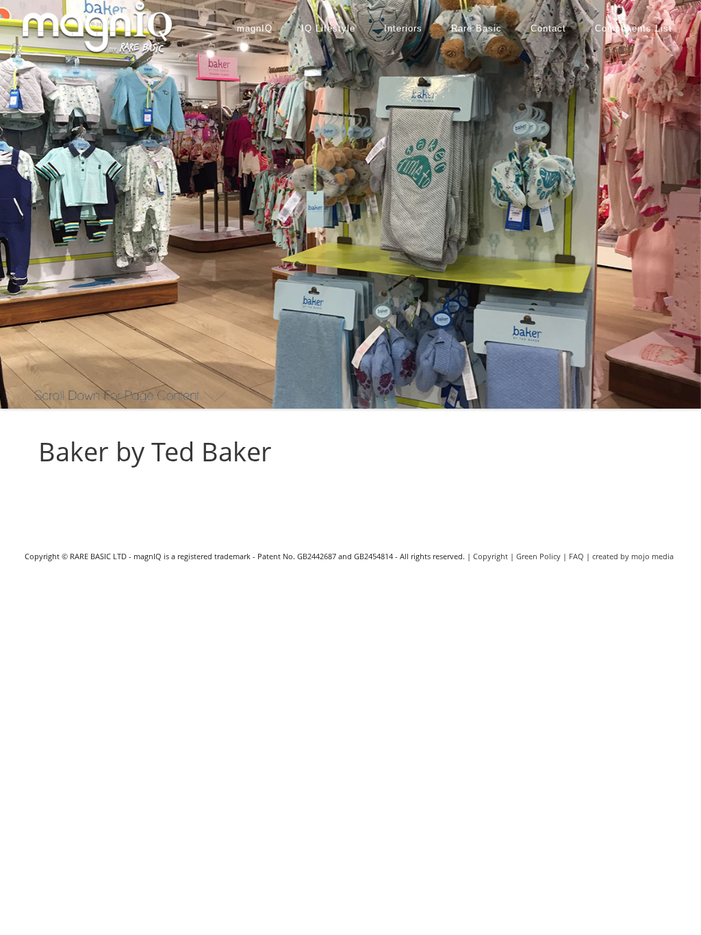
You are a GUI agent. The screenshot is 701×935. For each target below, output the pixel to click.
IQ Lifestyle (328, 28)
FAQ (576, 556)
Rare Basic (476, 28)
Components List (633, 28)
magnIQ (254, 28)
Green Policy (538, 556)
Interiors (403, 28)
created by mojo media (633, 556)
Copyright (490, 556)
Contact (548, 28)
